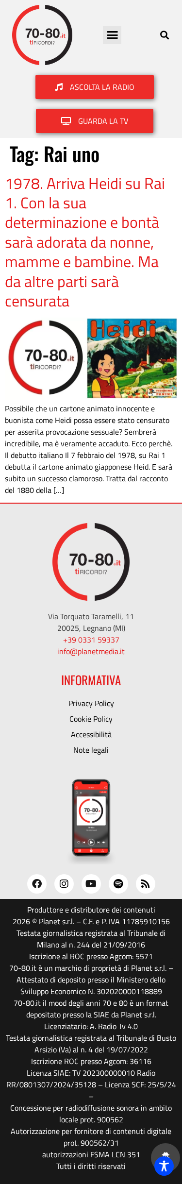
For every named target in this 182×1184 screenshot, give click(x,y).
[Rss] (145, 884)
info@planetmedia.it (91, 651)
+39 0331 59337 (91, 639)
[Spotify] (118, 884)
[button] (112, 35)
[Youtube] (91, 884)
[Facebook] (37, 884)
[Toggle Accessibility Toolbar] (164, 1166)
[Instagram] (64, 884)
